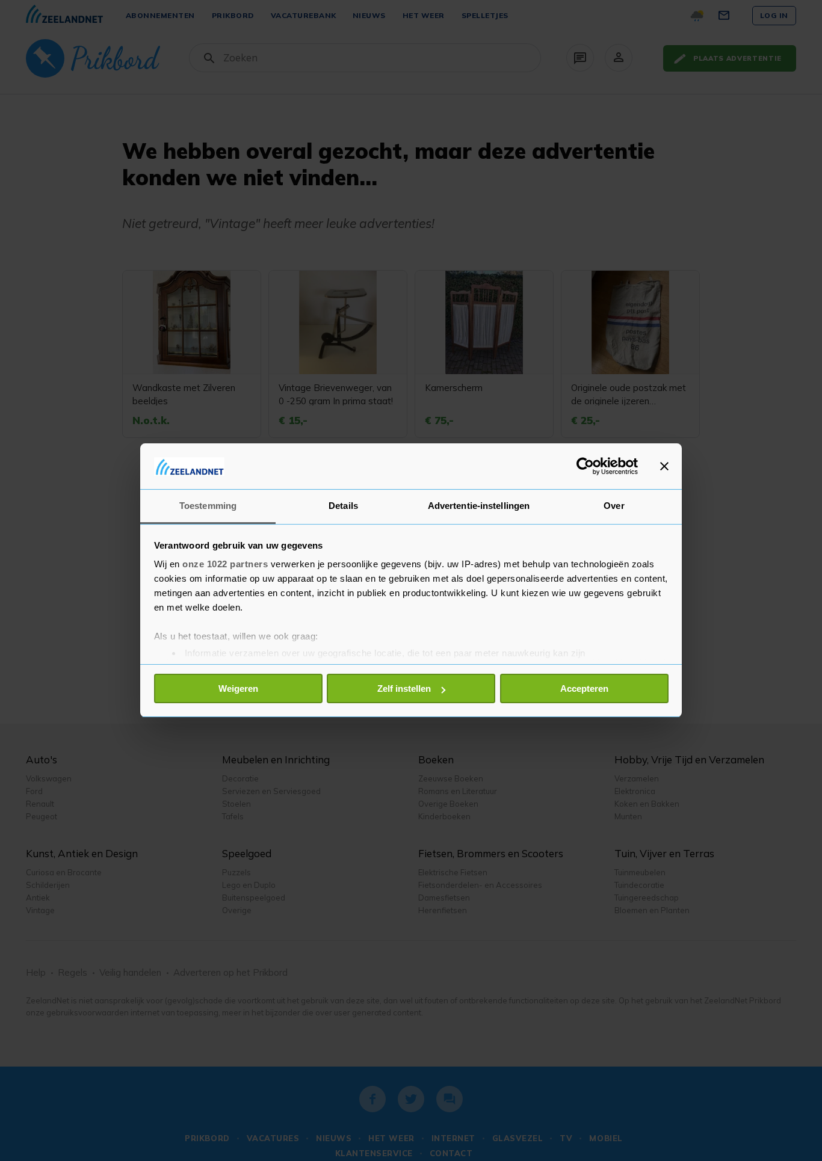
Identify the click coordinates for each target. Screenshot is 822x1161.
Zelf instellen (404, 688)
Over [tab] (614, 506)
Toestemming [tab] (207, 506)
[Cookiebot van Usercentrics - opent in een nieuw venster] (585, 466)
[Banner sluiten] (664, 466)
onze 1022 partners (225, 564)
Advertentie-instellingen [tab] (479, 506)
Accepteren (584, 688)
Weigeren (238, 688)
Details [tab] (343, 506)
